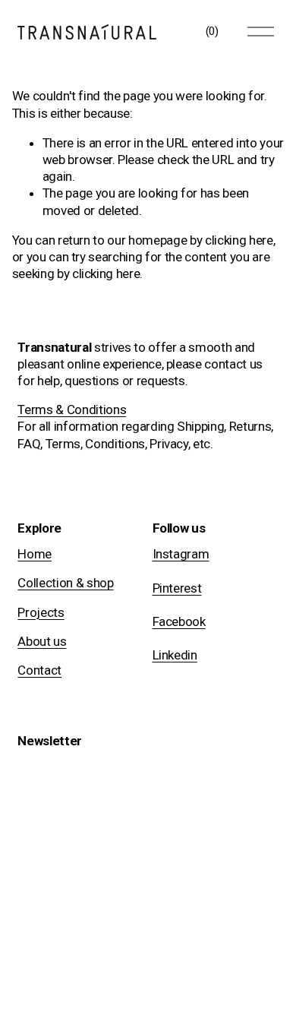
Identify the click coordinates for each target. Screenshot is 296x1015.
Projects (40, 612)
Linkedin (175, 654)
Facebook (179, 621)
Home (34, 553)
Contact (39, 670)
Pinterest (177, 588)
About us (41, 641)
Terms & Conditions (71, 409)
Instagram (181, 553)
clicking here (239, 240)
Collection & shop (65, 582)
